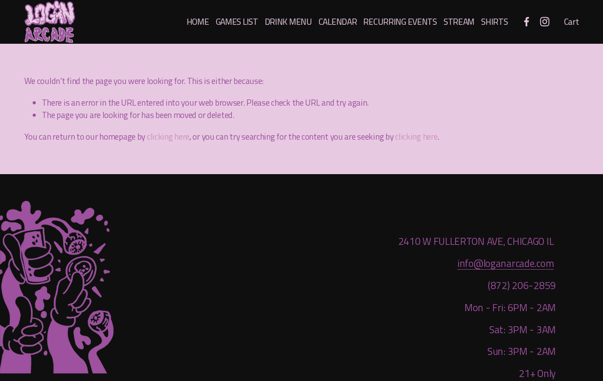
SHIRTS (494, 21)
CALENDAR (338, 21)
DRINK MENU (288, 21)
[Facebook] (526, 21)
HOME (198, 21)
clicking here (168, 136)
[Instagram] (544, 21)
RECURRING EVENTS (400, 21)
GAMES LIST (237, 21)
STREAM (459, 21)
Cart (571, 21)
